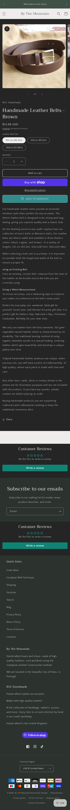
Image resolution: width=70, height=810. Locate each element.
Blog (9, 607)
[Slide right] (42, 94)
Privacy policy (19, 798)
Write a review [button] (35, 468)
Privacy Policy (14, 614)
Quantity (6, 155)
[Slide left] (27, 94)
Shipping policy (53, 798)
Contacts (11, 637)
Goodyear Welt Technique (20, 577)
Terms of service (36, 798)
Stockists (11, 592)
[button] (4, 13)
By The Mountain (22, 793)
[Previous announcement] (3, 4)
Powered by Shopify (39, 793)
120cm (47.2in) (38, 140)
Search (10, 600)
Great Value (13, 570)
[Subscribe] (59, 511)
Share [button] (9, 419)
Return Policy (14, 622)
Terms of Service (15, 629)
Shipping (5, 129)
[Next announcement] (66, 4)
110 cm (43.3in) (14, 140)
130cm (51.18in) (14, 147)
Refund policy (57, 793)
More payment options (35, 190)
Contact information (36, 803)
